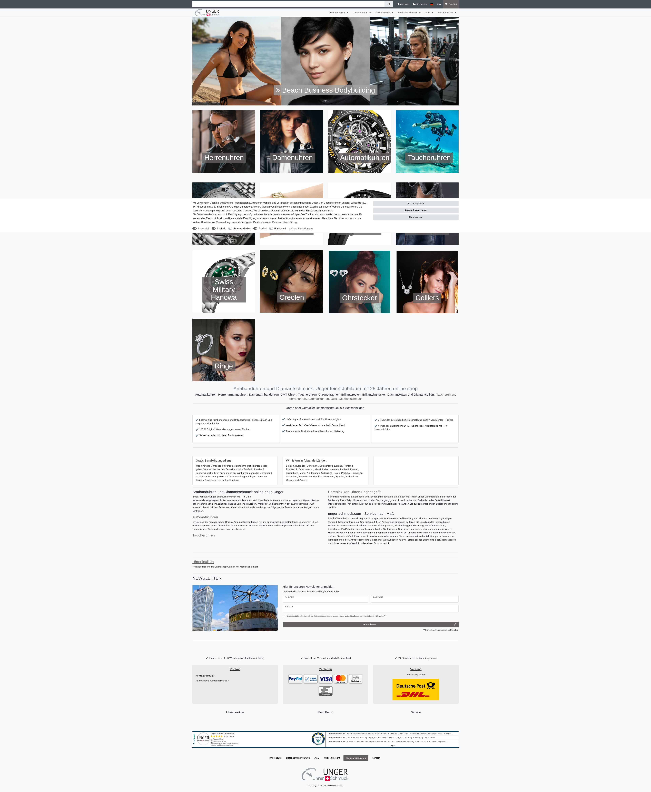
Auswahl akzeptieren (416, 210)
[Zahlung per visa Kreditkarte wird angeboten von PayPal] (325, 678)
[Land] (431, 4)
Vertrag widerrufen (356, 758)
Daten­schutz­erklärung (284, 222)
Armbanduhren (337, 12)
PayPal (263, 228)
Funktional (280, 228)
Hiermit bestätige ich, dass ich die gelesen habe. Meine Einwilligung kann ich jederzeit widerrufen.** (335, 616)
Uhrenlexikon (235, 712)
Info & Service (446, 12)
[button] (212, 61)
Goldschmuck (383, 12)
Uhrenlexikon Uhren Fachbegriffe (355, 492)
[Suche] (388, 4)
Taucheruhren (445, 394)
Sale (428, 12)
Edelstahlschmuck (408, 12)
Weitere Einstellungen (301, 228)
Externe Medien (242, 228)
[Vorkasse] (325, 690)
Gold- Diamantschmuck (346, 398)
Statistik (221, 228)
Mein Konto (325, 712)
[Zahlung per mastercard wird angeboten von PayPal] (340, 678)
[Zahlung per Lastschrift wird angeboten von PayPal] (310, 678)
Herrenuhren (297, 398)
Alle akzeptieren (416, 203)
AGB (316, 757)
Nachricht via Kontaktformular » (212, 680)
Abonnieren (369, 624)
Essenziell (203, 228)
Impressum (351, 218)
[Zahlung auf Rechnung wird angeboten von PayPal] (356, 678)
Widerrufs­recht (332, 757)
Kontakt (376, 757)
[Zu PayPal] (295, 678)
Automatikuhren (318, 398)
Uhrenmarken (360, 12)
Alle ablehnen (416, 217)
